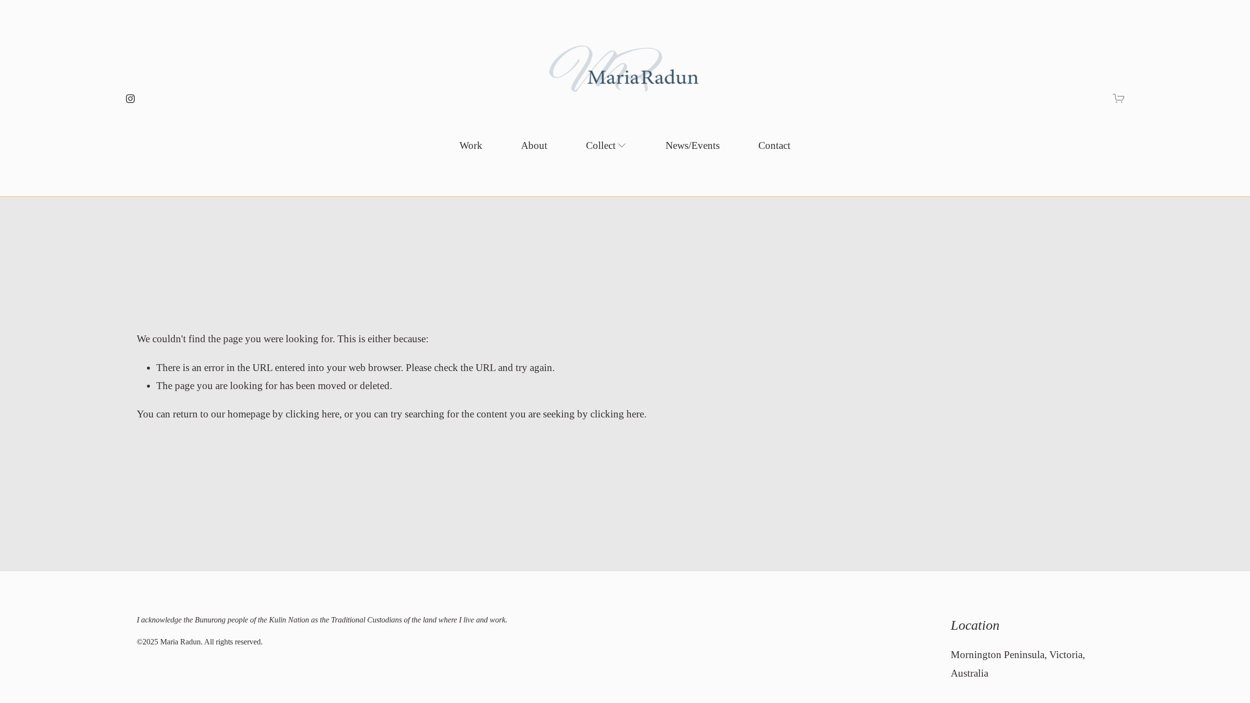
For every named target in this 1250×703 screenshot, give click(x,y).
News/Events (693, 145)
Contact (774, 145)
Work (470, 145)
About (534, 145)
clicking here (312, 413)
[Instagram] (130, 98)
